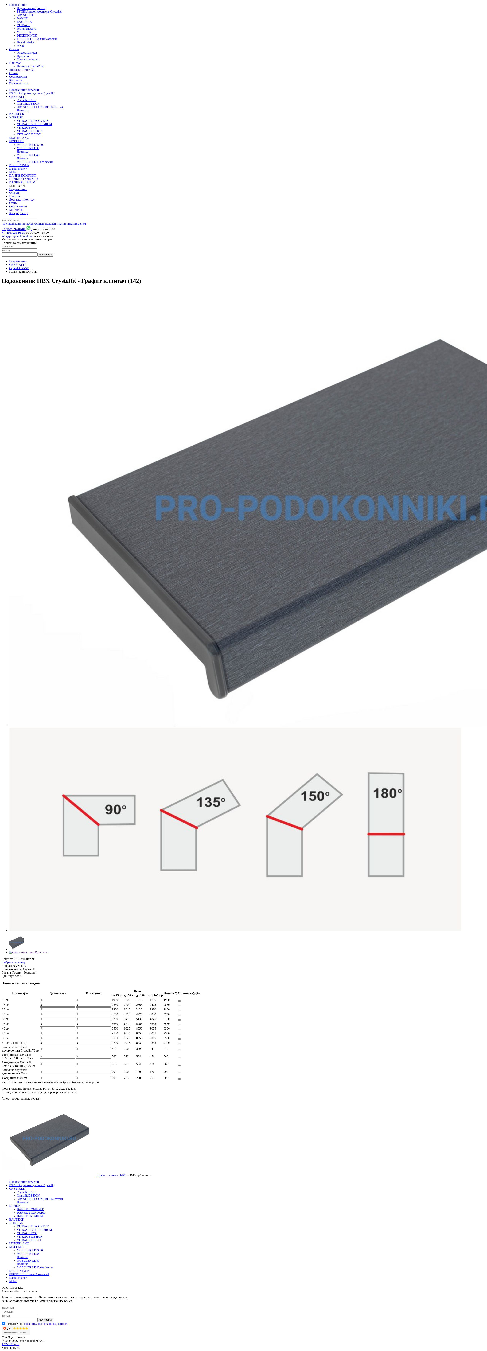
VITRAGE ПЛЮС (29, 134)
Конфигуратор (18, 83)
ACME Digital (10, 1344)
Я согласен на (36, 1323)
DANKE (22, 18)
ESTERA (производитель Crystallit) (39, 11)
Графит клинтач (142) (111, 1175)
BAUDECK (24, 21)
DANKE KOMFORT (22, 175)
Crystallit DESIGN (28, 103)
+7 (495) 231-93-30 (13, 232)
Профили (23, 56)
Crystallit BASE (26, 100)
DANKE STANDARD (23, 179)
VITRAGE (23, 25)
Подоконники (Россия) (31, 8)
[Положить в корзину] (179, 1001)
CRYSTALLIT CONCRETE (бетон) (40, 108)
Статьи (13, 73)
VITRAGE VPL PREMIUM (34, 124)
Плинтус (15, 62)
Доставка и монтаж (21, 69)
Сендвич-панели (27, 59)
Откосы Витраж (27, 52)
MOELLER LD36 (28, 149)
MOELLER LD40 (28, 156)
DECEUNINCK (27, 35)
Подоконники (18, 4)
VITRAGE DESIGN (30, 131)
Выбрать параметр (13, 962)
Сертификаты (18, 76)
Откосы (14, 49)
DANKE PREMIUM (22, 182)
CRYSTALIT (25, 15)
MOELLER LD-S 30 (30, 144)
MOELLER (24, 32)
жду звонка (45, 254)
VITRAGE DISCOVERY (33, 120)
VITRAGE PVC (27, 127)
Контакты (15, 80)
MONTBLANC (27, 28)
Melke (20, 45)
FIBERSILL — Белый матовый (37, 39)
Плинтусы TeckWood (30, 66)
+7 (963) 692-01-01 (13, 229)
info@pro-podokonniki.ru (17, 236)
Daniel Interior (25, 42)
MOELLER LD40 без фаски (35, 161)
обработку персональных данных (45, 1323)
